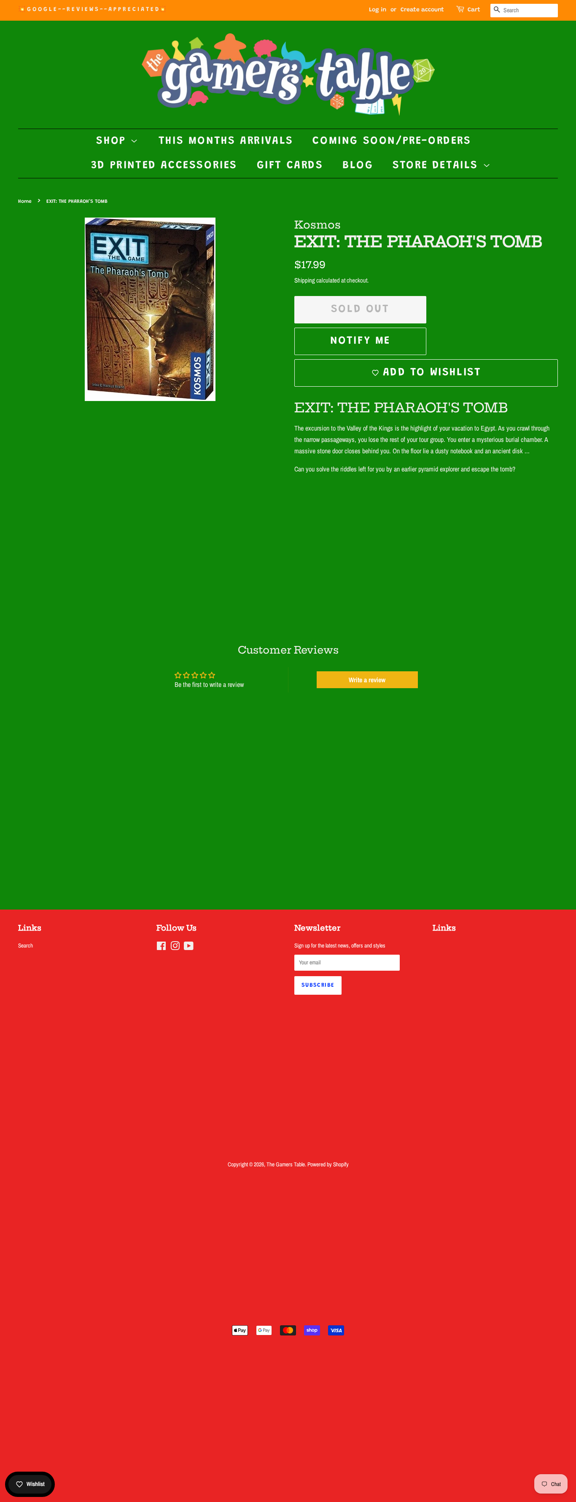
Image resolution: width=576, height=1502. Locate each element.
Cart (474, 10)
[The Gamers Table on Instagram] (175, 947)
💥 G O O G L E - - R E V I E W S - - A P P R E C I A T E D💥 (92, 10)
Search (25, 945)
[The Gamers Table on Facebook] (161, 947)
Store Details (437, 165)
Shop (113, 141)
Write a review (367, 679)
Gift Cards (290, 165)
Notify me (360, 341)
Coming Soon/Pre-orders (391, 141)
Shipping (304, 280)
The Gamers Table (285, 1164)
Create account (422, 10)
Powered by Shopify (328, 1164)
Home (25, 201)
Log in (377, 10)
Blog (357, 165)
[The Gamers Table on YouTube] (189, 947)
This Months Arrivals (226, 141)
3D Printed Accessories (164, 165)
